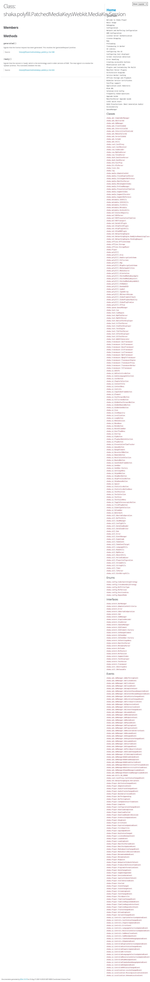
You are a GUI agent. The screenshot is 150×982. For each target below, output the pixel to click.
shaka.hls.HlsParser (115, 165)
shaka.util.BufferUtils (116, 518)
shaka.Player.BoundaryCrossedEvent (121, 794)
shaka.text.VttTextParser (117, 336)
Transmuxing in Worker (116, 46)
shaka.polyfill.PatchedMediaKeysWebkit (123, 281)
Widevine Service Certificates (119, 80)
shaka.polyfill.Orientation (118, 273)
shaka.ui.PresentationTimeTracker (121, 444)
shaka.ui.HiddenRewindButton (118, 405)
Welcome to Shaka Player (117, 20)
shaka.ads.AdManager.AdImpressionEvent (123, 704)
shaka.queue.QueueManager (117, 307)
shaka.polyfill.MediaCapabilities (121, 268)
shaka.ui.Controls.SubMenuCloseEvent (122, 933)
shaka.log (110, 171)
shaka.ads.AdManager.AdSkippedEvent (121, 736)
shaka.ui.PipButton (114, 436)
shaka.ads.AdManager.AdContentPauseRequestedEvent (128, 691)
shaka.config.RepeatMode (117, 595)
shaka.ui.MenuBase (114, 423)
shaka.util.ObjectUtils (116, 555)
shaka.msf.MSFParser (115, 215)
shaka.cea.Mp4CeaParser (116, 152)
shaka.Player (112, 249)
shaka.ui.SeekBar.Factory (117, 468)
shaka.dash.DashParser (116, 160)
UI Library (111, 49)
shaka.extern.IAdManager (117, 617)
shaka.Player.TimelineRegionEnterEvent (123, 904)
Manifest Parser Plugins (117, 70)
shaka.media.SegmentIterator (118, 194)
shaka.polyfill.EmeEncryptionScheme (121, 257)
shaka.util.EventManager (117, 536)
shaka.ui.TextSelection (116, 494)
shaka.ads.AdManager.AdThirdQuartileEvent (124, 749)
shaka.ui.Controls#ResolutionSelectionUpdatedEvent (128, 957)
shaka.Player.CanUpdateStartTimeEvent (122, 802)
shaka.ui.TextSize (114, 497)
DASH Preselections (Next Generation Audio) (125, 104)
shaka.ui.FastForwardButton (118, 397)
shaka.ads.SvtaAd (114, 139)
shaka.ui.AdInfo (113, 371)
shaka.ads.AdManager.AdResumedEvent (121, 733)
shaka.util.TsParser (115, 571)
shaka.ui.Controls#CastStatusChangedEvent (124, 946)
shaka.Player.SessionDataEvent (119, 875)
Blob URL (110, 88)
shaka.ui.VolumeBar (114, 510)
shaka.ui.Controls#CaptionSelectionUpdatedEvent (127, 944)
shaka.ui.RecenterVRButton (117, 452)
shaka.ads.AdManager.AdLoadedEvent (121, 712)
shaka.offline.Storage (116, 244)
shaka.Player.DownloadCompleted (120, 809)
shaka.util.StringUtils (116, 565)
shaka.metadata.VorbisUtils (118, 210)
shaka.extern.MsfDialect (117, 651)
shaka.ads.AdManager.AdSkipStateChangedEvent (125, 738)
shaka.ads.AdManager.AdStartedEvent (121, 744)
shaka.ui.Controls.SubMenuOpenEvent (121, 936)
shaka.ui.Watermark (114, 513)
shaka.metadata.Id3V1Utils (117, 202)
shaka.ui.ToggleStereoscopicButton (121, 502)
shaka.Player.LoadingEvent (117, 841)
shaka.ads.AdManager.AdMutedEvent (121, 720)
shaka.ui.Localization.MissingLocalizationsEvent (127, 973)
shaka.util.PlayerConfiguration (120, 560)
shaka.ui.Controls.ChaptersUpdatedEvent (123, 923)
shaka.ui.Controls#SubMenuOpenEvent (121, 960)
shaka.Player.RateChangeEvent (119, 870)
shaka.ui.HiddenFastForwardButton (121, 402)
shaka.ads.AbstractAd (115, 121)
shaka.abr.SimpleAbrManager (118, 118)
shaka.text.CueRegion (115, 313)
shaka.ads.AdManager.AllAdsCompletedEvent (124, 754)
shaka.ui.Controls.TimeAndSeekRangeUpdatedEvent (127, 938)
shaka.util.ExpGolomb (115, 539)
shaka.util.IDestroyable (117, 667)
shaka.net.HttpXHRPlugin (117, 231)
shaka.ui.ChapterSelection (117, 381)
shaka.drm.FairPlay (114, 163)
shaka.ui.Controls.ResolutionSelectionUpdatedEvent (128, 931)
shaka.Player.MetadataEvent (118, 857)
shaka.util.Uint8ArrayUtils (118, 573)
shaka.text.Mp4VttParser (117, 318)
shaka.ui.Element (114, 394)
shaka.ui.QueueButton (115, 447)
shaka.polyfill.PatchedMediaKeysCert (122, 278)
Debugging (110, 25)
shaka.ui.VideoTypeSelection (118, 507)
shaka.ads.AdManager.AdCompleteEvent (122, 688)
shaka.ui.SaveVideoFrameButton (119, 463)
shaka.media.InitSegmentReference (121, 178)
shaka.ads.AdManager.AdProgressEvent (122, 728)
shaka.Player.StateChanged (117, 886)
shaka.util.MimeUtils (115, 550)
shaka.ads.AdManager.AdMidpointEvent (122, 717)
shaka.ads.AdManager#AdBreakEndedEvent (123, 757)
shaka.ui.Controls (114, 389)
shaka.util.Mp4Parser (115, 552)
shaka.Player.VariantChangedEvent (121, 915)
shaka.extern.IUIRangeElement (119, 632)
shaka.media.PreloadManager (118, 186)
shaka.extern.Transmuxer (117, 664)
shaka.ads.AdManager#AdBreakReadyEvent (123, 759)
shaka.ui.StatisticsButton (117, 486)
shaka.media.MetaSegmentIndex (119, 184)
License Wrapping (114, 38)
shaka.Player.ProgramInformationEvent (122, 867)
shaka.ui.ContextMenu (115, 386)
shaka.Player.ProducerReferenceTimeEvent (124, 865)
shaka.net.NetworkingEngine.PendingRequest (125, 239)
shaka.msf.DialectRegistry (117, 213)
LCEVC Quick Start (114, 101)
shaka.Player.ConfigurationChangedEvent (123, 807)
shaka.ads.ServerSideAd (116, 136)
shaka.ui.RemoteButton (116, 455)
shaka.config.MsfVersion (117, 590)
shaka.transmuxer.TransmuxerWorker (121, 365)
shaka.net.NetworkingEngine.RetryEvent (123, 781)
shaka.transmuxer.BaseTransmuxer (120, 347)
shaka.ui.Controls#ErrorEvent (119, 952)
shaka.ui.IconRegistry (116, 413)
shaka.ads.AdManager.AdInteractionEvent (123, 707)
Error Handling (113, 59)
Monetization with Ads (116, 65)
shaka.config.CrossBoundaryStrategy (121, 584)
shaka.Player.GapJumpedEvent (118, 831)
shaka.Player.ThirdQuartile (118, 896)
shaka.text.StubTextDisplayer (119, 326)
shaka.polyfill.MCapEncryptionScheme (122, 265)
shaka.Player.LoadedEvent (117, 838)
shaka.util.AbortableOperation (119, 515)
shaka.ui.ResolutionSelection (119, 457)
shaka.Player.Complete (116, 804)
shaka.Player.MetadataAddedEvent (120, 854)
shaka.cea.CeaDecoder (115, 149)
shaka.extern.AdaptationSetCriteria (121, 606)
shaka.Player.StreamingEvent (118, 891)
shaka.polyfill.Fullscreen (117, 260)
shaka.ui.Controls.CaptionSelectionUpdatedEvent (127, 917)
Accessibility (112, 107)
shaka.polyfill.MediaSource (118, 271)
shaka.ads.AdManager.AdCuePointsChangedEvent (125, 696)
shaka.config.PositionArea (117, 592)
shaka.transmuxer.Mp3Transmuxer (120, 355)
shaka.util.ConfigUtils (116, 523)
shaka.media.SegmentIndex (117, 192)
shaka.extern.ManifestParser (118, 643)
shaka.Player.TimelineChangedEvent (121, 899)
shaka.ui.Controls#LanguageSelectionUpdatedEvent (127, 954)
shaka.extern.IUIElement (117, 627)
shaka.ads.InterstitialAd (117, 128)
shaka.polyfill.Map (114, 263)
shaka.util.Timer (114, 568)
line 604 (51, 70)
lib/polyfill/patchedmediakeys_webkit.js (33, 52)
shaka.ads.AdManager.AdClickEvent (121, 683)
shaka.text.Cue (113, 310)
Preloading (111, 44)
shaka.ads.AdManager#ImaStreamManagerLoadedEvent (127, 773)
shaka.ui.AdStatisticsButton (118, 373)
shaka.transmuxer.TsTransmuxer (119, 368)
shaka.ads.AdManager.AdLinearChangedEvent (124, 709)
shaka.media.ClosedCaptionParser (120, 176)
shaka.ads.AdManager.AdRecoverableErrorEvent (125, 731)
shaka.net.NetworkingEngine (118, 234)
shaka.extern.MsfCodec (116, 648)
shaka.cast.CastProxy (115, 144)
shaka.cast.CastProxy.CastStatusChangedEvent (125, 778)
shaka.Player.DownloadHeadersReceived (122, 815)
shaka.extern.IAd (114, 614)
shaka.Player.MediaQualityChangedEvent (123, 849)
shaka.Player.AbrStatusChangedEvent (121, 783)
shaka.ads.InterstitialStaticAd (120, 131)
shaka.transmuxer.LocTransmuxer (120, 352)
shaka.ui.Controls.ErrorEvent (119, 925)
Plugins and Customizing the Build (121, 67)
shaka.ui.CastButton (115, 378)
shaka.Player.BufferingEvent (118, 799)
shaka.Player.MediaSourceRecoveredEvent (123, 852)
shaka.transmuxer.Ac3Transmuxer (120, 344)
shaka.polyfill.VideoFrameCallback (121, 297)
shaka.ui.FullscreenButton (117, 400)
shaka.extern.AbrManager (117, 604)
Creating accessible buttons (118, 62)
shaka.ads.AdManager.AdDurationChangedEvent (125, 699)
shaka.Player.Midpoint (116, 859)
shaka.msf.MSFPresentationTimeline (121, 218)
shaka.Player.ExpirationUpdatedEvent (122, 825)
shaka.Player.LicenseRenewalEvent (121, 836)
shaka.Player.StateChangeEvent (119, 888)
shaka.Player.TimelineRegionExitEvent (122, 907)
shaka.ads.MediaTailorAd (117, 134)
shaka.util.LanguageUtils (117, 547)
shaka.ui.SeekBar (114, 465)
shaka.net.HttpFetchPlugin (117, 226)
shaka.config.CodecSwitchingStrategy (122, 582)
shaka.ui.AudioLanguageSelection (120, 376)
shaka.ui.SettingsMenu (116, 471)
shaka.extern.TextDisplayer (118, 659)
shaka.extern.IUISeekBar (117, 635)
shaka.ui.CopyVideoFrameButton (119, 392)
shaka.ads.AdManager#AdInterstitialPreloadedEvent (128, 765)
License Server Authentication (119, 36)
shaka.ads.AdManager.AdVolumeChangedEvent (124, 752)
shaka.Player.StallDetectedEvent (120, 881)
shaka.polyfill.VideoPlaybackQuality (122, 300)
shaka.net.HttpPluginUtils (117, 228)
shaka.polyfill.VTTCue (116, 305)
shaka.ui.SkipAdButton (116, 473)
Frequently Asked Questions (118, 94)
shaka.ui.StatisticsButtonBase (119, 489)
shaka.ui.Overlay (114, 434)
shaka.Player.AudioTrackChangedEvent (122, 788)
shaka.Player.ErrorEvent (117, 823)
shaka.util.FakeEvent (115, 542)
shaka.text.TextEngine (116, 328)
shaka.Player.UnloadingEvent (118, 912)
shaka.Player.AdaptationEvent (119, 786)
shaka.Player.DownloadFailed (118, 812)
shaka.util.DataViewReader (117, 526)
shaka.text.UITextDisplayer (118, 334)
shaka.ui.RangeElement (116, 450)
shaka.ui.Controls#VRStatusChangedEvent (123, 967)
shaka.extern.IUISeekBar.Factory (120, 638)
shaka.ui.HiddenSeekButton (117, 407)
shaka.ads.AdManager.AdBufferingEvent (122, 678)
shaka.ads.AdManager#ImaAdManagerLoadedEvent (125, 770)
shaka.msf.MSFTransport (116, 221)
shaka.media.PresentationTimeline (121, 189)
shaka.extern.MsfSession (117, 654)
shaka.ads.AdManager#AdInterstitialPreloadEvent (127, 767)
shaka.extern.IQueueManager (118, 625)
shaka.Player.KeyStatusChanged (119, 833)
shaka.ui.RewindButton (116, 460)
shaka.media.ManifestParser (118, 181)
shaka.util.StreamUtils (116, 563)
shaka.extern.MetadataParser (118, 646)
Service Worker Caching (116, 75)
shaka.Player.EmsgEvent (116, 820)
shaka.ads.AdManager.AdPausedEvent (121, 723)
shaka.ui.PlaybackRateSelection (120, 439)
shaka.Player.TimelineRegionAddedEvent (123, 902)
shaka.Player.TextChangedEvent (119, 894)
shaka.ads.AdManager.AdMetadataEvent (122, 715)
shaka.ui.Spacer (113, 484)
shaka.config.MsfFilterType (118, 587)
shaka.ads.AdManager (115, 123)
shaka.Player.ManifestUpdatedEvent (121, 846)
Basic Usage (111, 22)
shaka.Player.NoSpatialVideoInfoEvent (122, 862)
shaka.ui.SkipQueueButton (117, 481)
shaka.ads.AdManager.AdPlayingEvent (121, 725)
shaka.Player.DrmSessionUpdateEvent (121, 817)
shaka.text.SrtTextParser (117, 323)
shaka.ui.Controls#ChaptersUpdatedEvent (123, 949)
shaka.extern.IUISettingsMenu (119, 640)
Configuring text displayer (118, 54)
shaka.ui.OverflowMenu (116, 431)
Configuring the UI (114, 51)
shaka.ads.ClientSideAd (116, 126)
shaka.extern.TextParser (117, 661)
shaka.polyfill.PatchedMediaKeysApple (122, 276)
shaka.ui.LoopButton (115, 418)
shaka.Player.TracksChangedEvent (120, 909)
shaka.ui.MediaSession (116, 421)
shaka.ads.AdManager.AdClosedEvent (121, 686)
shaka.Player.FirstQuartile (118, 828)
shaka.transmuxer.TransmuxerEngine (121, 360)
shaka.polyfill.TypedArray (117, 292)
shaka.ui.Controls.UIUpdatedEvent (121, 941)
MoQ (108, 41)
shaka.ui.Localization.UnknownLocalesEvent (125, 975)
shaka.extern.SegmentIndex (117, 656)
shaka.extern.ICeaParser (117, 622)
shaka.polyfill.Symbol (116, 289)
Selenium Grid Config (115, 91)
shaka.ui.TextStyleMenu (116, 500)
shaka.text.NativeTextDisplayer (120, 321)
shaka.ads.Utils (113, 142)
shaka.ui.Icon (112, 410)
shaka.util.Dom (113, 531)
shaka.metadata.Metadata (117, 207)
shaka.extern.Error (114, 609)
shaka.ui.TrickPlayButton (117, 505)
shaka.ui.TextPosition (116, 492)
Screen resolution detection (118, 57)
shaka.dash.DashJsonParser (117, 157)
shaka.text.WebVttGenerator (118, 339)
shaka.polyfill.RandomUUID (117, 286)
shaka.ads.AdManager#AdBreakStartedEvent (124, 762)
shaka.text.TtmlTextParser (117, 331)
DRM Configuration (114, 33)
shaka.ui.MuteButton (115, 426)
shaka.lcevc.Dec (113, 168)
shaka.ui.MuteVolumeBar (116, 428)
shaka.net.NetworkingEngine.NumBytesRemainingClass (128, 236)
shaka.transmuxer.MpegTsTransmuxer (121, 357)
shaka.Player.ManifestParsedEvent (121, 844)
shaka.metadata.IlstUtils (117, 205)
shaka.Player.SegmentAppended (119, 873)
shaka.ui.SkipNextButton (117, 476)
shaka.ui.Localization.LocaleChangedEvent (124, 970)
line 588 (51, 52)
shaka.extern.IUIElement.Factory (120, 630)
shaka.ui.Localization (116, 415)
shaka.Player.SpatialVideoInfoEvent (121, 878)
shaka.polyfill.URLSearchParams (120, 294)
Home (111, 10)
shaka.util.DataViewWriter (117, 528)
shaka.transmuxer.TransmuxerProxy (121, 363)
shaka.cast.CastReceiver (117, 147)
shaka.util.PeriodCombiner (117, 557)
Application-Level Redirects (118, 86)
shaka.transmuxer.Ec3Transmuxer (120, 350)
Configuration (112, 28)
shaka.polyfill (113, 252)
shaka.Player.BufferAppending (119, 796)
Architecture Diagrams (116, 72)
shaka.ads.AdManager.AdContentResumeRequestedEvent (128, 694)
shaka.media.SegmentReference (119, 197)
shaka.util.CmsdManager (116, 521)
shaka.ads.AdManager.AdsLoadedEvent (121, 741)
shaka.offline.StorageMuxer (118, 247)
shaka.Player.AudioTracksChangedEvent (122, 791)
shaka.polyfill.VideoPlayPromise (120, 302)
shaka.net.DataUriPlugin (117, 223)
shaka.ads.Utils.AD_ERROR (117, 775)
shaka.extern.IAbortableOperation (121, 611)
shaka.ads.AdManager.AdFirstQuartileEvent (124, 702)
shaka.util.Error (114, 534)
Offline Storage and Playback (119, 78)
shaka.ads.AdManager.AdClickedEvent (121, 680)
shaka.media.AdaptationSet (117, 173)
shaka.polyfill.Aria (115, 255)
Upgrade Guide (112, 96)
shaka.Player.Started (115, 883)
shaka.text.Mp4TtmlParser (117, 315)
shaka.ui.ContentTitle (116, 384)
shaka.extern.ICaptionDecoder (119, 619)
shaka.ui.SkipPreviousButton (118, 478)
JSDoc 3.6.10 (24, 979)
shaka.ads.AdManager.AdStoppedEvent (121, 746)
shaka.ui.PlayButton (115, 442)
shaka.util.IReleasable (116, 669)
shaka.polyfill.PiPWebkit (117, 284)
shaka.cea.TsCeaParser (116, 155)
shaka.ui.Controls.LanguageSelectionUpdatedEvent (127, 928)
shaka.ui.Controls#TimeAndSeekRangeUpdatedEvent (127, 962)
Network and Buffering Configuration (122, 30)
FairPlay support (114, 83)
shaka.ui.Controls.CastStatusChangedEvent (124, 920)
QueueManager (112, 109)
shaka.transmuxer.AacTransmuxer (120, 342)
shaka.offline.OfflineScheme (118, 242)
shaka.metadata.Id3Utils (117, 199)
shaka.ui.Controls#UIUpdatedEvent (121, 965)
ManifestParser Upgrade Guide (119, 99)
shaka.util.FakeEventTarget (118, 544)
